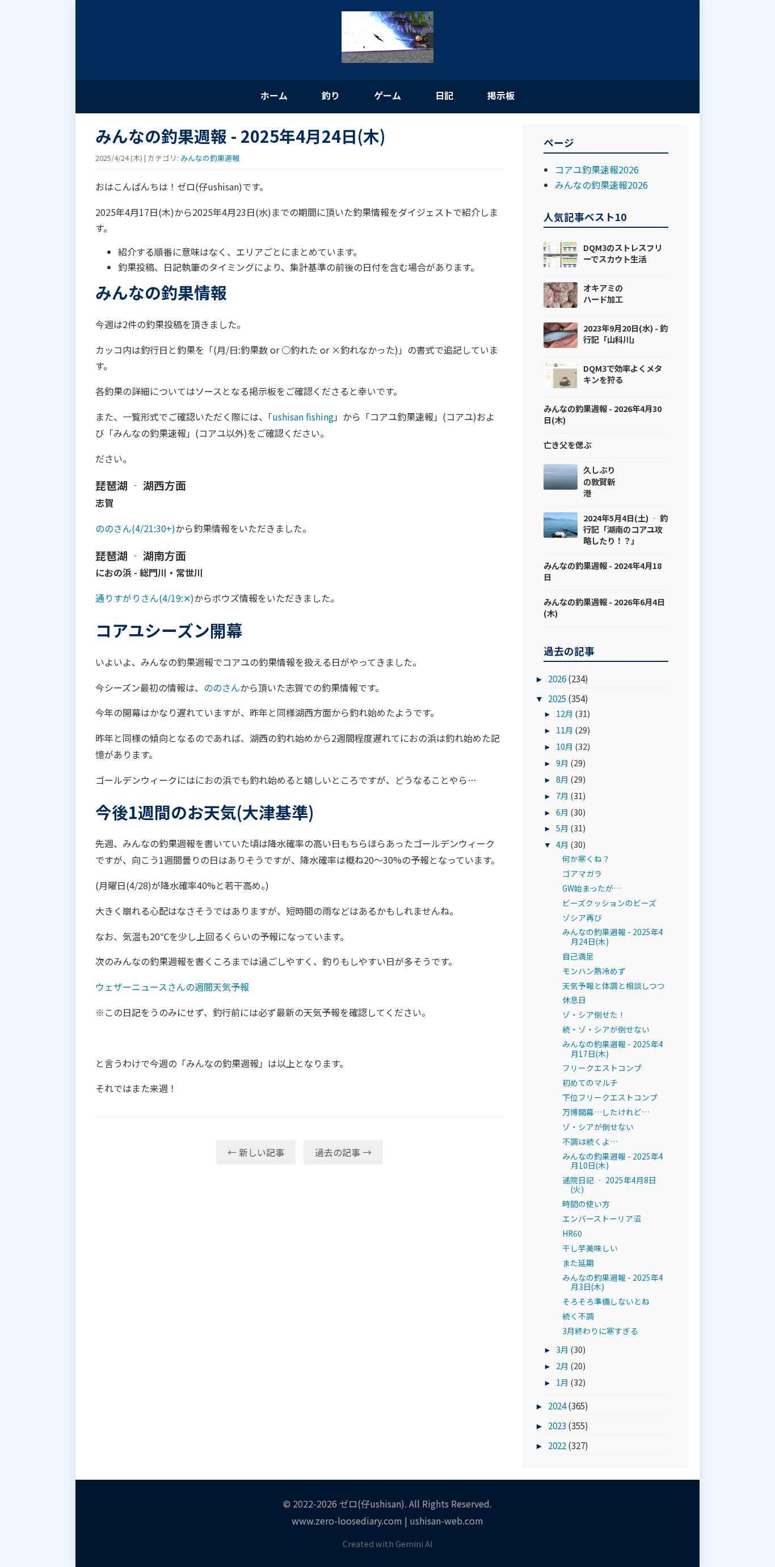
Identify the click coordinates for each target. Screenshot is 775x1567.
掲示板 (501, 95)
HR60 (572, 1233)
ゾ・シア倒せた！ (594, 1014)
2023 (557, 1425)
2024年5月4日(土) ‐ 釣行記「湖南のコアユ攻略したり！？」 (625, 529)
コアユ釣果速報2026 (597, 169)
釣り (331, 95)
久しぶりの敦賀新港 (599, 481)
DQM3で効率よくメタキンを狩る (622, 373)
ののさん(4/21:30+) (135, 528)
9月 (562, 762)
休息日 (574, 999)
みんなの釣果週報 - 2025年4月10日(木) (612, 1160)
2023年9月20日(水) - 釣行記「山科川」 (625, 333)
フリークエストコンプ (602, 1067)
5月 (562, 828)
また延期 (578, 1262)
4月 (562, 844)
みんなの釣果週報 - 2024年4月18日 (603, 571)
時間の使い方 (586, 1203)
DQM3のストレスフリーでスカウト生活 (622, 253)
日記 (444, 95)
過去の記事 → (343, 1152)
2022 (557, 1445)
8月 (562, 779)
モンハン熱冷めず (594, 970)
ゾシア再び (582, 917)
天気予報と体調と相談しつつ (613, 985)
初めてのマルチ (590, 1082)
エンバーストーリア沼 (601, 1218)
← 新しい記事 (256, 1152)
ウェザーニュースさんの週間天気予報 (172, 986)
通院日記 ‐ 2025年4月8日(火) (609, 1184)
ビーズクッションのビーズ (609, 902)
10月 (564, 746)
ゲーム (387, 95)
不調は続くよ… (590, 1141)
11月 (564, 730)
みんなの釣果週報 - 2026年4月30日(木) (603, 414)
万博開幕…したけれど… (606, 1112)
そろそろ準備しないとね (606, 1301)
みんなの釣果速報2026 (601, 185)
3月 (562, 1349)
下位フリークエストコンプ (610, 1097)
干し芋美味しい (590, 1248)
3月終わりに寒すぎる (600, 1330)
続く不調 (578, 1316)
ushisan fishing (303, 416)
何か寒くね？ (586, 858)
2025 (557, 698)
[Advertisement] (299, 1261)
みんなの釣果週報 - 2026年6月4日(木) (604, 607)
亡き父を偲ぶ (567, 445)
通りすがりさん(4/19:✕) (144, 598)
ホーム (274, 95)
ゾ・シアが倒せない (598, 1126)
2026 (557, 678)
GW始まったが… (591, 888)
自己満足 (578, 956)
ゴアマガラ (582, 873)
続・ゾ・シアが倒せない (606, 1029)
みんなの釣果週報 (209, 157)
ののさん (222, 687)
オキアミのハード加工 (603, 293)
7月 (562, 795)
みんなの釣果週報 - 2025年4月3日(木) (612, 1282)
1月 (562, 1382)
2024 (557, 1405)
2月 (562, 1365)
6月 (562, 812)
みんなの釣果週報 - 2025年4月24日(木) (612, 936)
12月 (564, 713)
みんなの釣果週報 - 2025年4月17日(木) (612, 1048)
